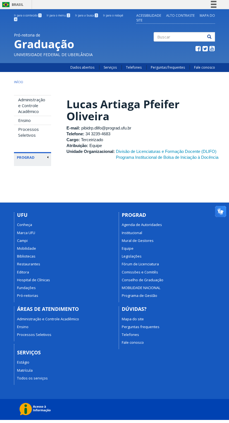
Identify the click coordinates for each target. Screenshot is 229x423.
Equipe (127, 248)
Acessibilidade (148, 15)
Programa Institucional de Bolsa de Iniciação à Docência (167, 157)
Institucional (132, 232)
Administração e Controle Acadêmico (31, 105)
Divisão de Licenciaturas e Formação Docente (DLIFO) (166, 151)
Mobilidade (26, 248)
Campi (22, 240)
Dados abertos (82, 67)
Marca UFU (26, 232)
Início (18, 82)
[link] (33, 157)
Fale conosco (204, 67)
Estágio (23, 362)
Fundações (26, 287)
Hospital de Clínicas (33, 279)
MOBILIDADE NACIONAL (141, 287)
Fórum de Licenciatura (140, 263)
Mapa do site (133, 318)
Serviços (110, 67)
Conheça (24, 224)
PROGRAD (26, 157)
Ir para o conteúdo (27, 15)
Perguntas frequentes (168, 67)
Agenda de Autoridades (142, 224)
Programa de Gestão (139, 295)
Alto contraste (180, 15)
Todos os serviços (32, 378)
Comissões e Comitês (140, 272)
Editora (23, 272)
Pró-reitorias (27, 295)
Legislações (132, 256)
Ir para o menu (58, 15)
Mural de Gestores (138, 240)
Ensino (24, 120)
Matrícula (25, 370)
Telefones (134, 67)
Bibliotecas (26, 256)
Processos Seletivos (28, 132)
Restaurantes (28, 263)
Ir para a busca (86, 15)
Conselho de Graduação (142, 279)
